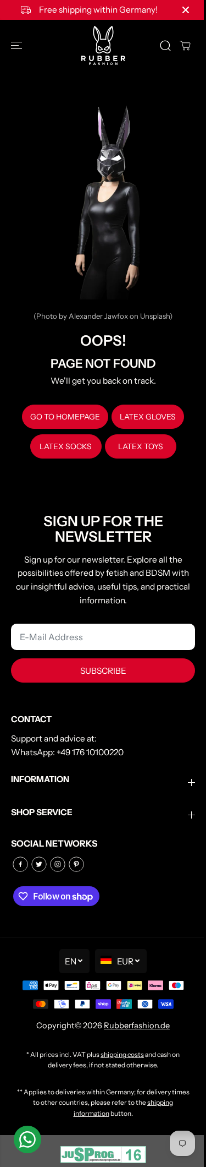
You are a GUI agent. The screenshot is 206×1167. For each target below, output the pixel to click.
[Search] (165, 46)
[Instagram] (57, 864)
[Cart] (185, 46)
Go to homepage (65, 417)
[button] (17, 45)
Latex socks (66, 446)
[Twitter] (39, 864)
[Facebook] (20, 864)
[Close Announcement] (185, 10)
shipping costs (122, 1054)
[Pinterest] (76, 864)
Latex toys (140, 446)
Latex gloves (148, 417)
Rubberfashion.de (137, 1025)
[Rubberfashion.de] (103, 45)
